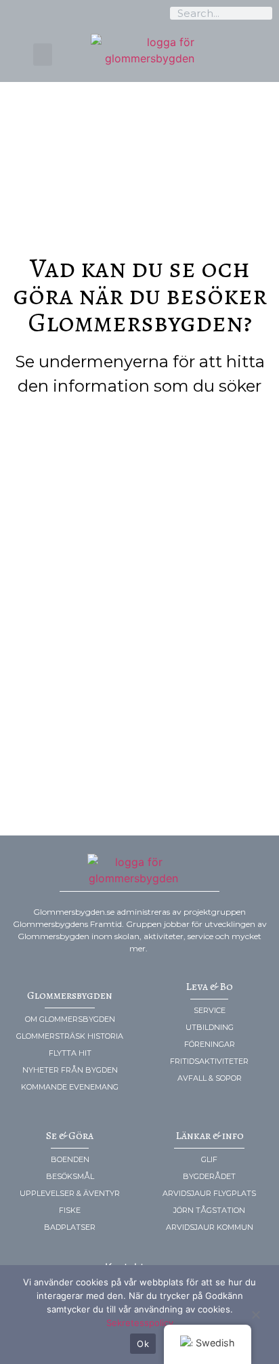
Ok (143, 1343)
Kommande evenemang (70, 1087)
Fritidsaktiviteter (209, 1061)
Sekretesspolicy (139, 1322)
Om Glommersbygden (70, 1019)
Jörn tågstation (209, 1210)
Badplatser (69, 1227)
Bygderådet (209, 1176)
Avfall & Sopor (209, 1078)
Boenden (70, 1159)
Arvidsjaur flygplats (209, 1193)
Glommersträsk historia (69, 1036)
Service (210, 1010)
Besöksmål (70, 1176)
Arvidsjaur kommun (209, 1227)
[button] (42, 54)
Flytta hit (70, 1053)
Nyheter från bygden (70, 1070)
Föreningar (209, 1044)
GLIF (209, 1159)
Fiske (70, 1210)
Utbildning (210, 1027)
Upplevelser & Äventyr (70, 1193)
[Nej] (255, 1314)
